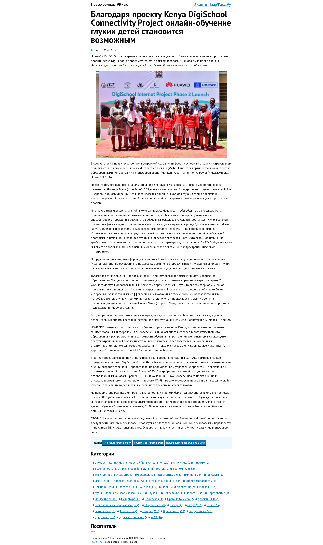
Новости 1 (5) (194, 493)
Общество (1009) (106, 499)
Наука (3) (153, 493)
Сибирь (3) (176, 505)
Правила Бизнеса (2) (180, 499)
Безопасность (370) (107, 469)
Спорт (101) (195, 505)
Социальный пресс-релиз (148, 442)
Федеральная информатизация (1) (159, 475)
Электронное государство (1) (114, 475)
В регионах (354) (174, 511)
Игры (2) (100, 481)
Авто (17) (204, 462)
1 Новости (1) (103, 462)
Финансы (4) (194, 475)
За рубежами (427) (201, 511)
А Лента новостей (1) (130, 462)
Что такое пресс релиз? (117, 442)
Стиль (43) (213, 505)
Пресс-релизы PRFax (109, 4)
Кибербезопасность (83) (201, 481)
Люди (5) (167, 487)
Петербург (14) (131, 499)
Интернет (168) (158, 481)
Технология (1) (129, 511)
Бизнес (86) (131, 469)
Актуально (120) (158, 462)
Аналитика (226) (183, 462)
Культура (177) (147, 487)
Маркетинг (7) (186, 487)
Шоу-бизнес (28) (155, 505)
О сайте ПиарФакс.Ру (212, 4)
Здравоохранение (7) (133, 517)
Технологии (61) (105, 511)
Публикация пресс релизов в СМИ (185, 442)
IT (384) (176, 481)
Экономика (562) (184, 469)
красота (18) (126, 487)
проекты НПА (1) (209, 499)
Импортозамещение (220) (127, 481)
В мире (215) (150, 511)
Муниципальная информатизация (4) (119, 493)
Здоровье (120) (105, 517)
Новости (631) (172, 493)
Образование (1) (218, 493)
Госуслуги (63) (215, 475)
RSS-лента (97, 541)
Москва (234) (207, 487)
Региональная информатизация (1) (117, 505)
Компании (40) (104, 487)
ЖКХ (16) (157, 517)
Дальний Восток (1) (156, 469)
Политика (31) (154, 499)
